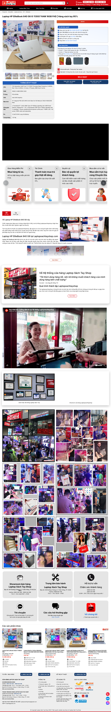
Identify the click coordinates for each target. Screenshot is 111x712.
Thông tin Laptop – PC (44, 684)
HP (24, 12)
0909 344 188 (100, 2)
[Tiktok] (76, 696)
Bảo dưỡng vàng (68, 53)
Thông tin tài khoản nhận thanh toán (45, 697)
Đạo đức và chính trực (62, 684)
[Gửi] (63, 3)
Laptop (11, 8)
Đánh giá (15, 214)
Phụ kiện (55, 8)
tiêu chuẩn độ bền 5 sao (76, 30)
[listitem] (8, 76)
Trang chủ (4, 12)
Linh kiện (69, 8)
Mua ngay (82, 77)
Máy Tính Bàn (40, 8)
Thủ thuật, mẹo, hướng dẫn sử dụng (46, 686)
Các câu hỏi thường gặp (63, 691)
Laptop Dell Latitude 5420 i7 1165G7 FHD (12, 651)
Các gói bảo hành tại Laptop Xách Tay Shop (45, 694)
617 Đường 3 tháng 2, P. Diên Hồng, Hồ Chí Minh (92, 4)
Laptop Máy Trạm (24, 8)
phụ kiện (73, 36)
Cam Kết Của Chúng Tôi (63, 686)
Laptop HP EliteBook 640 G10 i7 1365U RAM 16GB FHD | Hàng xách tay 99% (77, 651)
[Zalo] (79, 696)
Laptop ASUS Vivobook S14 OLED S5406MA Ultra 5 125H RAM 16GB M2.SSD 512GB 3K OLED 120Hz (97, 651)
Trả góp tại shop (69, 82)
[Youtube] (83, 696)
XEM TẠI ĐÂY (55, 617)
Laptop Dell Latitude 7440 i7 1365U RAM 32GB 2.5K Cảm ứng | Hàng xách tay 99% (54, 651)
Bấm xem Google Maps (8, 688)
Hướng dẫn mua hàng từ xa (64, 693)
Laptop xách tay (18, 12)
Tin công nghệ (42, 682)
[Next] (104, 643)
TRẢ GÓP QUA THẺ (95, 82)
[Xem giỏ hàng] (67, 3)
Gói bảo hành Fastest (71, 40)
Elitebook (28, 12)
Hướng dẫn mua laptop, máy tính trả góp (63, 696)
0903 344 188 (88, 2)
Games (41, 689)
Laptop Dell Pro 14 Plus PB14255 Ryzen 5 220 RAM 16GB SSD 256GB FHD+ (33, 651)
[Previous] (6, 643)
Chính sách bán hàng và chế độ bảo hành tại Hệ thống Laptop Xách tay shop (64, 700)
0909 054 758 (81, 674)
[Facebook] (86, 696)
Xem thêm (55, 260)
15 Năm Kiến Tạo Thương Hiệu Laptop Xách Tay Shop (64, 689)
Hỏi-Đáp (41, 691)
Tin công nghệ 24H (98, 8)
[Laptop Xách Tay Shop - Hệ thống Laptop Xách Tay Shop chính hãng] (9, 3)
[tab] (6, 213)
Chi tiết (6, 214)
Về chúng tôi (91, 614)
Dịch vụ (82, 8)
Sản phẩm (10, 12)
